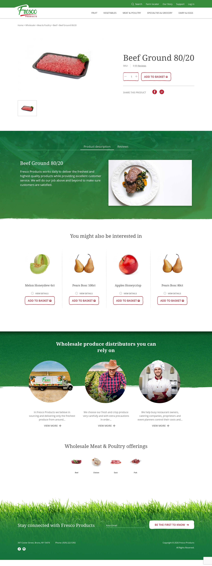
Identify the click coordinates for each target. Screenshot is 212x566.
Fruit (94, 12)
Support (180, 4)
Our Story (167, 4)
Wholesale (30, 25)
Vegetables (109, 12)
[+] (136, 76)
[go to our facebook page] (19, 549)
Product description (97, 146)
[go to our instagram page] (24, 549)
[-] (125, 76)
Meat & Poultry (132, 12)
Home (20, 25)
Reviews (122, 146)
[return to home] (27, 11)
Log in (191, 4)
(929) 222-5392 (69, 542)
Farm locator (152, 4)
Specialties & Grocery (159, 12)
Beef (55, 25)
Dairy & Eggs (186, 12)
